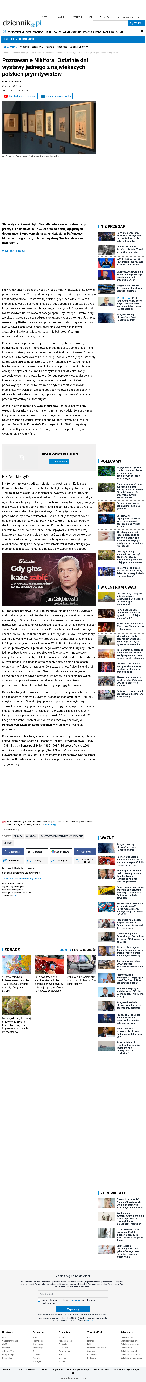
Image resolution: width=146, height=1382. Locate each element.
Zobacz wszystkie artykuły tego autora (21, 878)
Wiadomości (38, 1348)
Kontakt (7, 1369)
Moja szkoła (64, 1348)
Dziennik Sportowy (79, 46)
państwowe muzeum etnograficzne (62, 836)
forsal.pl (60, 17)
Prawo (90, 1337)
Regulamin (57, 1369)
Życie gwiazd (64, 1351)
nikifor (8, 843)
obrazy (18, 836)
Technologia (38, 1341)
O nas (19, 1369)
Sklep (139, 17)
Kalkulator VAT (127, 1348)
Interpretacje (8, 1354)
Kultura (9, 39)
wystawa (31, 836)
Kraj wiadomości (85, 949)
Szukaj (138, 23)
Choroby (91, 1351)
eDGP (4, 1344)
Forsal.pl (6, 1348)
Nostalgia (24, 46)
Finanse (90, 1341)
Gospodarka (38, 1344)
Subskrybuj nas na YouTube (22, 96)
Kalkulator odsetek (129, 1351)
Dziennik (5, 53)
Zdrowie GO (37, 46)
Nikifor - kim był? (15, 251)
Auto (35, 1337)
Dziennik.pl (38, 1332)
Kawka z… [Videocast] (56, 46)
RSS (73, 1373)
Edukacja (63, 1344)
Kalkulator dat (127, 1337)
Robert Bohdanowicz (11, 81)
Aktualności (26, 39)
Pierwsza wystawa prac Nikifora (59, 453)
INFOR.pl (45, 17)
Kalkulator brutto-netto (131, 1354)
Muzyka (62, 1358)
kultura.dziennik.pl (20, 53)
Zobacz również (59, 461)
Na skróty (7, 1332)
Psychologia (92, 1354)
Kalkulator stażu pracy (130, 1344)
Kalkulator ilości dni (129, 1341)
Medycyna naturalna (96, 1348)
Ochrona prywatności (78, 1369)
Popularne (64, 949)
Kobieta (62, 1337)
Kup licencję (50, 824)
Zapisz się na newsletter (58, 96)
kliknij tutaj (89, 1320)
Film (60, 1354)
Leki (89, 1344)
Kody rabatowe (65, 1341)
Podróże (36, 1358)
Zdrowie (36, 1354)
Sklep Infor (7, 1358)
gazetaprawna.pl (125, 17)
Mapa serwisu (101, 1369)
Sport (35, 1351)
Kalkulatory (127, 1332)
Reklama (30, 1369)
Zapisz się (73, 1309)
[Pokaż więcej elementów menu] (142, 32)
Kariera (43, 1369)
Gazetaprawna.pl (10, 1341)
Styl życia (91, 1358)
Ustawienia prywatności (126, 1369)
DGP (91, 17)
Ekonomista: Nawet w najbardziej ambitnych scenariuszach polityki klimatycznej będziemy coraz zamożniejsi (16, 889)
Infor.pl (5, 1337)
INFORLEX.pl (76, 17)
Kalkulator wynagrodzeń (131, 1358)
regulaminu (75, 1300)
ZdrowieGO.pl (105, 17)
